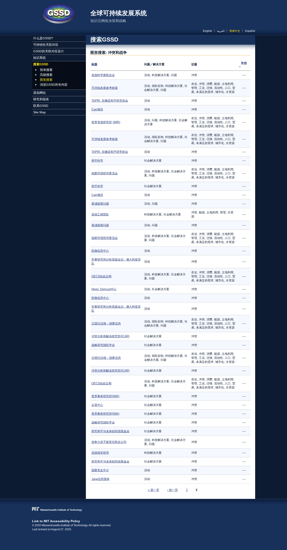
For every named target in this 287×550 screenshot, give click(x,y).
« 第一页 (153, 490)
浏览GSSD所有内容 (53, 84)
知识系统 (39, 57)
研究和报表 (41, 99)
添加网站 (39, 92)
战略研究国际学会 (103, 345)
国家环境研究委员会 (104, 173)
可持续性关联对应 (45, 44)
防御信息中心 (100, 250)
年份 (244, 63)
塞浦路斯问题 (100, 203)
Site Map (39, 112)
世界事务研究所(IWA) (105, 396)
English (207, 31)
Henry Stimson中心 (104, 289)
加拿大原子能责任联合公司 (108, 442)
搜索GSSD (40, 64)
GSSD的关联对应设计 (48, 51)
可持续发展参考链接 (104, 88)
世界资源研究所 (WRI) (105, 122)
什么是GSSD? (43, 38)
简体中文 (234, 31)
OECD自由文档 (101, 276)
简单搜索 (46, 70)
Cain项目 (97, 109)
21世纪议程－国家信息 (106, 323)
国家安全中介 (100, 470)
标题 (94, 64)
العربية (220, 31)
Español (250, 31)
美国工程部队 (100, 214)
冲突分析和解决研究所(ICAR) (110, 336)
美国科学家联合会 (103, 75)
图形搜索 (46, 79)
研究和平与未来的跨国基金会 (110, 431)
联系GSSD (40, 105)
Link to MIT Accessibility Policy (56, 521)
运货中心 (97, 405)
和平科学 (97, 160)
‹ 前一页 (172, 490)
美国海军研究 (100, 452)
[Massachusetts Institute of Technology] (143, 509)
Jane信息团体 (100, 479)
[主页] (59, 14)
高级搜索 (46, 75)
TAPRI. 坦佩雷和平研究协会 (109, 100)
